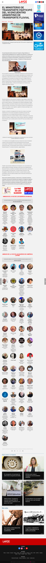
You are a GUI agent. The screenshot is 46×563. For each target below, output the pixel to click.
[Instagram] (38, 2)
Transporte (11, 21)
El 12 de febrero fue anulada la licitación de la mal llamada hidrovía (33, 500)
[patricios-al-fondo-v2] (39, 17)
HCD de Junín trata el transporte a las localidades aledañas (32, 476)
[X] (39, 2)
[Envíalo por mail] (12, 451)
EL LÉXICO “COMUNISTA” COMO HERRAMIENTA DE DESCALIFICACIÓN (11, 529)
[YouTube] (41, 2)
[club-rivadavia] (39, 8)
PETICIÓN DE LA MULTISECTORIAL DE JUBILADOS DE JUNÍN (31, 530)
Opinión (21, 533)
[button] (2, 2)
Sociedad (42, 533)
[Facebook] (36, 2)
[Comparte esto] (14, 451)
